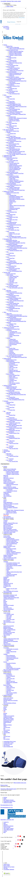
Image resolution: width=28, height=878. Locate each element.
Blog (4, 832)
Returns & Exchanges (8, 826)
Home (4, 798)
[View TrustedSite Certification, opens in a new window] (7, 875)
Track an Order (6, 827)
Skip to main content (16, 1)
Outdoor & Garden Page (11, 158)
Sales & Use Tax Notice (8, 866)
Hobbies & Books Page (11, 386)
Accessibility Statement (6, 1)
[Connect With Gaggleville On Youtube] (20, 841)
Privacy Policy (6, 865)
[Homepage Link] (13, 39)
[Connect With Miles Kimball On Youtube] (20, 837)
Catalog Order (7, 3)
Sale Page (8, 412)
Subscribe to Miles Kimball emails (8, 788)
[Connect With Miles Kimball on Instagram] (18, 837)
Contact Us (6, 822)
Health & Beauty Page (11, 359)
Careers (5, 831)
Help (4, 823)
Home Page (9, 96)
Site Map (5, 868)
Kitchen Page (9, 46)
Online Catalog (9, 6)
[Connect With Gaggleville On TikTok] (22, 841)
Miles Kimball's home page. (20, 782)
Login (7, 28)
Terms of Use (6, 864)
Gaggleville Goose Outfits (9, 801)
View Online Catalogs (8, 828)
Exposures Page (10, 402)
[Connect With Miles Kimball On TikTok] (24, 837)
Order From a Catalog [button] (11, 5)
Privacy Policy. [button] (22, 17)
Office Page (9, 313)
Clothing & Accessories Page (13, 329)
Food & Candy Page (11, 273)
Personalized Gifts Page (11, 240)
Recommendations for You (7, 805)
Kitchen (5, 797)
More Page (8, 453)
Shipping (5, 824)
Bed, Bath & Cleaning (8, 800)
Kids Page (8, 290)
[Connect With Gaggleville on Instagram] (18, 841)
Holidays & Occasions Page (12, 192)
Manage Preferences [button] (11, 22)
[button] (19, 21)
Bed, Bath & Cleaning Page (12, 131)
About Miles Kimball (8, 829)
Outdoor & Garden (7, 802)
